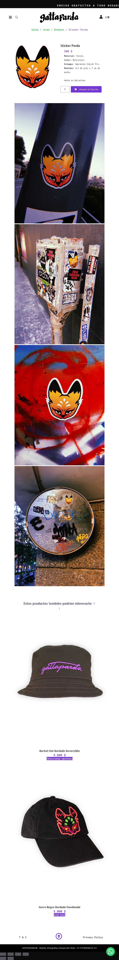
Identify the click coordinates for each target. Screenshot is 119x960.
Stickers (59, 29)
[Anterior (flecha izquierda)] (3, 958)
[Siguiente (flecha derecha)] (11, 958)
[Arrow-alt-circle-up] (59, 936)
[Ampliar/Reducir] (3, 954)
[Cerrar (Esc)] (26, 954)
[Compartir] (18, 954)
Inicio (35, 29)
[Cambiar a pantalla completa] (11, 954)
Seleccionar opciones (60, 758)
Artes (46, 29)
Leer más (59, 914)
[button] (10, 17)
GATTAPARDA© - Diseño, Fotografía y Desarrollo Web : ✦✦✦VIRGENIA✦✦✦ (59, 948)
